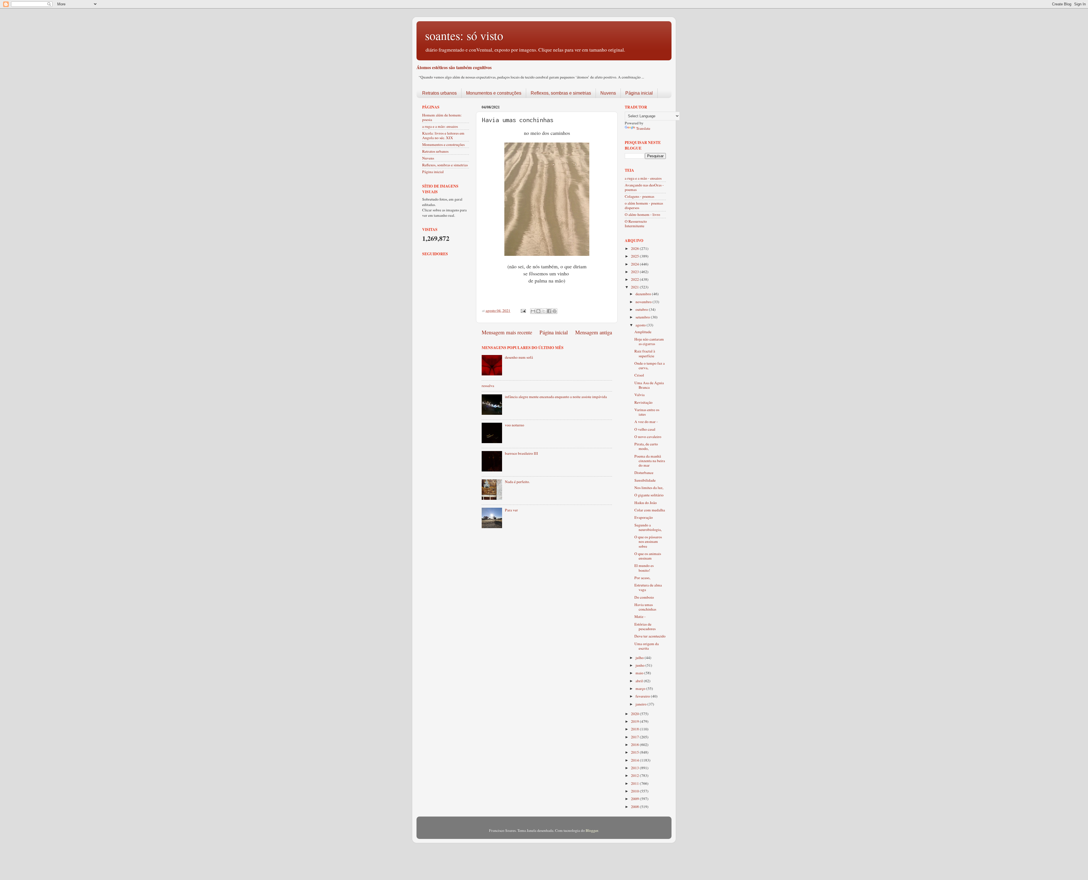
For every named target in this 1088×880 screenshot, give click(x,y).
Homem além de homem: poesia (442, 117)
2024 (635, 264)
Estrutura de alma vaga (648, 587)
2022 (635, 279)
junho (640, 665)
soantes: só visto (464, 35)
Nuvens (608, 93)
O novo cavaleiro (647, 436)
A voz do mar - (646, 421)
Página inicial (639, 93)
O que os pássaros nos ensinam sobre (648, 541)
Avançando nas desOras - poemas (644, 187)
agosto (641, 325)
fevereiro (643, 696)
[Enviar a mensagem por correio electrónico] (523, 310)
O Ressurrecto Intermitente (636, 223)
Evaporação (643, 517)
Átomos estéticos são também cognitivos (454, 67)
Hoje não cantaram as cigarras (649, 341)
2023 (635, 271)
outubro (642, 309)
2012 (635, 775)
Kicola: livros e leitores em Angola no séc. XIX (443, 135)
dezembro (644, 293)
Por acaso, (642, 577)
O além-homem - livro (642, 214)
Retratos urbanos (439, 93)
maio (640, 672)
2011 (635, 783)
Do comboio (644, 597)
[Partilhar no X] (544, 311)
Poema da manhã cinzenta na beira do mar (649, 461)
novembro (644, 301)
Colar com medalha (649, 510)
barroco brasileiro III (521, 453)
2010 (635, 791)
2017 (635, 736)
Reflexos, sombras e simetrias (561, 93)
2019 (635, 721)
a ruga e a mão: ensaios (440, 126)
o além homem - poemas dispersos (644, 205)
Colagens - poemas (639, 196)
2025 (635, 256)
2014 (635, 760)
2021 (635, 287)
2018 (635, 729)
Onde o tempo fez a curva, (649, 365)
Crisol (639, 375)
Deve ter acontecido (650, 636)
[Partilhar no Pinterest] (554, 311)
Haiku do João (645, 502)
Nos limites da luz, (648, 487)
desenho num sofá (519, 357)
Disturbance (643, 472)
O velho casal (644, 429)
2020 (635, 713)
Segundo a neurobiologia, (648, 527)
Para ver (511, 510)
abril (640, 680)
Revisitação (643, 402)
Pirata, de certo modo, (646, 446)
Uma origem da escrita (646, 646)
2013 (635, 767)
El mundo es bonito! (644, 568)
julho (640, 657)
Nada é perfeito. (517, 481)
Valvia (639, 394)
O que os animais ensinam (647, 556)
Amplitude (642, 331)
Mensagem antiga (593, 332)
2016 (635, 744)
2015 (635, 752)
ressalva (488, 385)
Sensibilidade (645, 480)
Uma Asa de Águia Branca (649, 385)
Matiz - (640, 616)
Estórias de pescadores (645, 626)
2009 (635, 798)
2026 (635, 248)
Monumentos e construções (493, 93)
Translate (643, 128)
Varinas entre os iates (646, 412)
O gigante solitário (649, 495)
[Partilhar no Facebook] (549, 311)
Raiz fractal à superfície (644, 353)
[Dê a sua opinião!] (538, 311)
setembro (643, 317)
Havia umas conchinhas (645, 607)
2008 (635, 806)
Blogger (592, 830)
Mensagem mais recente (507, 332)
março (641, 688)
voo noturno (514, 425)
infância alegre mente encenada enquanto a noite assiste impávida (556, 396)
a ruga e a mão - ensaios (643, 178)
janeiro (641, 704)
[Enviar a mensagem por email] (533, 311)
